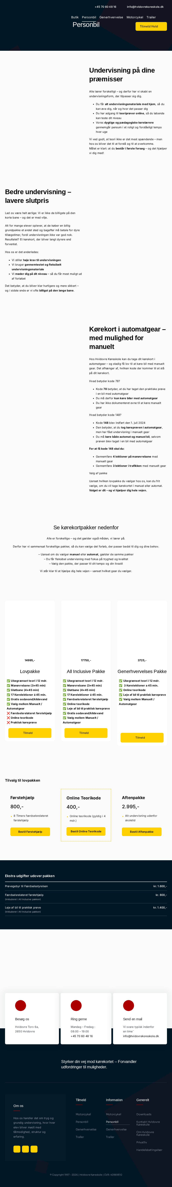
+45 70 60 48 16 (82, 1036)
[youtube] (34, 1149)
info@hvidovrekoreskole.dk (141, 1036)
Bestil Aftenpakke (141, 831)
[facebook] (16, 1149)
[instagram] (25, 1149)
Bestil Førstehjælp (30, 831)
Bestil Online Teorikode (86, 831)
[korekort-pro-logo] (18, 17)
